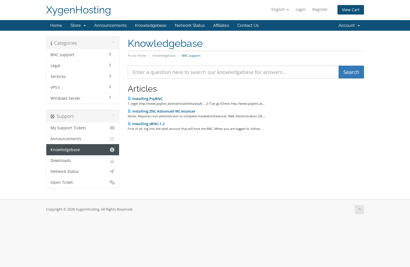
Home (56, 25)
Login (301, 9)
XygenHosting (78, 10)
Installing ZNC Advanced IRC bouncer (163, 111)
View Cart (351, 9)
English (278, 9)
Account (348, 25)
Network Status (190, 25)
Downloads (60, 160)
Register (320, 9)
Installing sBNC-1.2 (148, 123)
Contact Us (248, 25)
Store (77, 25)
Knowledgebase (151, 25)
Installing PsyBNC (147, 98)
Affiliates (221, 25)
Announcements (110, 25)
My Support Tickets (68, 127)
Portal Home (137, 55)
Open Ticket (61, 182)
